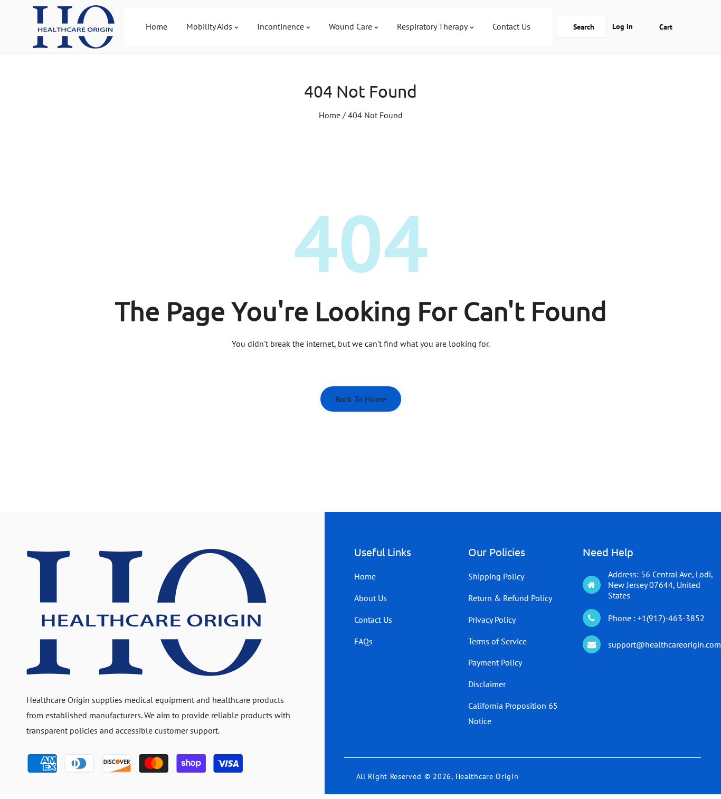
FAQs (363, 641)
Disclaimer (487, 684)
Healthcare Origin (487, 776)
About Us (370, 598)
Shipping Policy (496, 576)
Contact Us (373, 619)
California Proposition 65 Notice (513, 713)
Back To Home (360, 399)
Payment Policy (495, 662)
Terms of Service (497, 641)
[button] (581, 26)
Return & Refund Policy (510, 598)
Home (329, 115)
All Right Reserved (389, 776)
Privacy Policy (492, 619)
